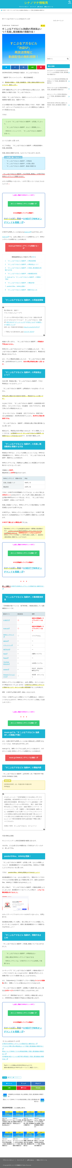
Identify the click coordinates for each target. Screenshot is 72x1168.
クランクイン (7, 645)
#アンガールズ (19, 322)
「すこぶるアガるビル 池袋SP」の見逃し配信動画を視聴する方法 (23, 269)
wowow (5, 669)
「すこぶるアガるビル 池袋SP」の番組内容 (19, 283)
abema (5, 641)
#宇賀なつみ (30, 322)
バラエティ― (17, 1077)
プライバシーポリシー (24, 6)
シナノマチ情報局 (36, 2)
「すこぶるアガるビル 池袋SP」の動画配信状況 (21, 273)
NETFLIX (6, 649)
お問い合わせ (40, 6)
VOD (5, 1077)
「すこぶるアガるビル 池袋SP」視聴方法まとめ (21, 290)
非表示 (33, 257)
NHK (10, 1077)
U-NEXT (5, 620)
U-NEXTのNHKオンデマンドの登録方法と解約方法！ (19, 1043)
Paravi (5, 658)
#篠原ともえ (10, 324)
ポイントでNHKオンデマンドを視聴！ (23, 203)
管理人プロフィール (48, 6)
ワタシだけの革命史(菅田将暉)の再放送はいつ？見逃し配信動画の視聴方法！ (57, 81)
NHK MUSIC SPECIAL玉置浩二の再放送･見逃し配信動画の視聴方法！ (57, 104)
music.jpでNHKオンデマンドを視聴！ (22, 758)
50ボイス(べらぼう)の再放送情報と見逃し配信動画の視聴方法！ (57, 88)
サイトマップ (33, 6)
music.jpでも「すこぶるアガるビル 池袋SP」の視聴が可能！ (23, 278)
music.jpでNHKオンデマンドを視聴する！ (24, 246)
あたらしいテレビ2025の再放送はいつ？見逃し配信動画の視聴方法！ (57, 96)
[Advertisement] (58, 36)
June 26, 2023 (28, 332)
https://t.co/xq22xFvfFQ (31, 327)
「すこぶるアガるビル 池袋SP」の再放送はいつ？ (22, 264)
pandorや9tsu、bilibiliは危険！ (15, 286)
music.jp (27, 232)
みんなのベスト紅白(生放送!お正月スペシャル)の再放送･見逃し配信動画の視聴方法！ (57, 72)
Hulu (4, 653)
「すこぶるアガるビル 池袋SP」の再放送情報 (20, 261)
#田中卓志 (9, 322)
